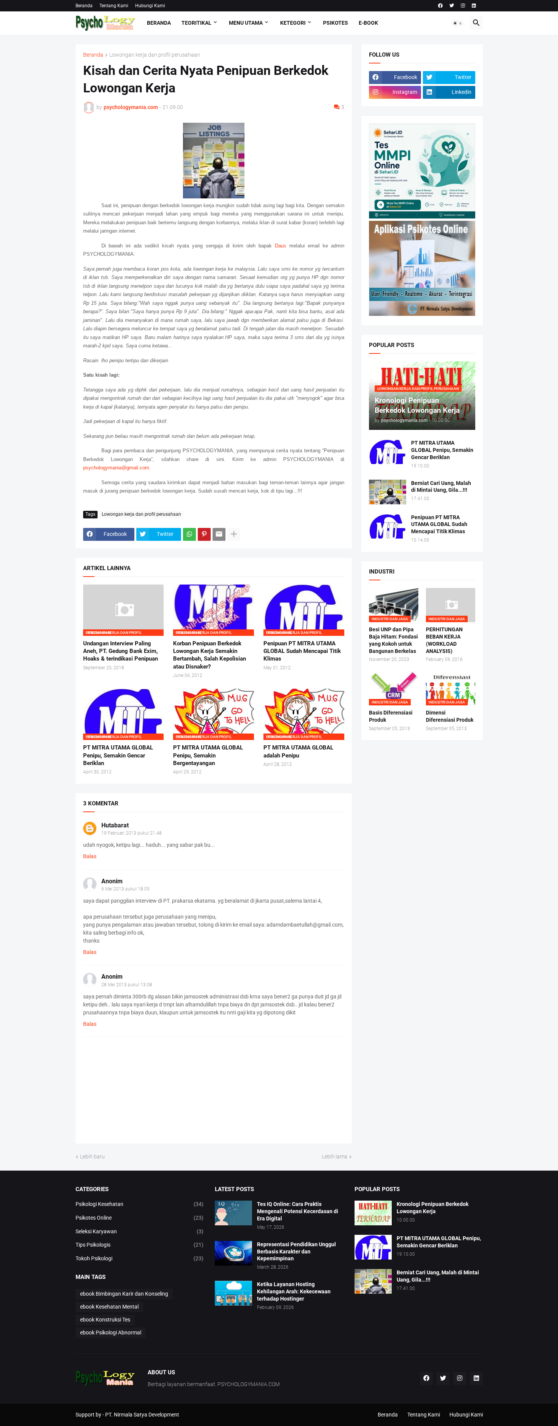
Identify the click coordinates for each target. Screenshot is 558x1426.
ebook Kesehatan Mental (109, 1307)
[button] (457, 23)
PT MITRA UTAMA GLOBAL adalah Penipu (298, 751)
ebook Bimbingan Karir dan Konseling (124, 1294)
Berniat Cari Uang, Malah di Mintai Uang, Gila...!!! (441, 486)
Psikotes (335, 23)
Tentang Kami (113, 5)
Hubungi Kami (150, 5)
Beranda (84, 5)
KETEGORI (293, 23)
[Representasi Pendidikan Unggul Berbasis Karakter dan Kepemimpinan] (233, 1253)
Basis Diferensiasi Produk (391, 716)
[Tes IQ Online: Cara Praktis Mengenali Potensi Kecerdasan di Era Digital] (233, 1213)
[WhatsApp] (189, 534)
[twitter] (451, 5)
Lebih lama (334, 1156)
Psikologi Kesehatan (140, 1204)
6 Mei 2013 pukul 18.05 (125, 889)
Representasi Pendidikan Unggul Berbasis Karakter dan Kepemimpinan (296, 1251)
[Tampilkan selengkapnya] (233, 534)
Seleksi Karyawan (140, 1231)
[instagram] (463, 5)
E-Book (368, 23)
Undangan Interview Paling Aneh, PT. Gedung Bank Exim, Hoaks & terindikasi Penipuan (120, 651)
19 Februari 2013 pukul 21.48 (131, 833)
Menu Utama (246, 23)
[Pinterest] (204, 534)
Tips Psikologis (140, 1245)
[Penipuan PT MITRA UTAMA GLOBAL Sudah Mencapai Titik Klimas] (387, 526)
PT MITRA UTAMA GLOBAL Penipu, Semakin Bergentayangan (208, 755)
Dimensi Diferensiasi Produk (449, 716)
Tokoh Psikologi (140, 1258)
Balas (89, 856)
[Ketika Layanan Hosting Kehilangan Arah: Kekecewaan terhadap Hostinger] (233, 1293)
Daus (280, 246)
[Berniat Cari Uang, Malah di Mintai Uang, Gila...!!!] (387, 492)
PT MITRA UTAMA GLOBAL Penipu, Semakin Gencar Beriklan (118, 755)
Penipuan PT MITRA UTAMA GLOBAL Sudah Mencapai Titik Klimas (302, 651)
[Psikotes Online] (422, 217)
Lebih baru (92, 1156)
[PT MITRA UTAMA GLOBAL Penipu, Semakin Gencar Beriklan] (387, 451)
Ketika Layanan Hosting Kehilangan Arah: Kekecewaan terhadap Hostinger (294, 1291)
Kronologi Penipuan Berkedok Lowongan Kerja (432, 1207)
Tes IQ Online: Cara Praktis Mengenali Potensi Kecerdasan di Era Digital (297, 1211)
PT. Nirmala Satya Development (142, 1415)
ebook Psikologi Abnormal (110, 1332)
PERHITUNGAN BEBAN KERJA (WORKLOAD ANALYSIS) (444, 640)
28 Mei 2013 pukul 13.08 (126, 984)
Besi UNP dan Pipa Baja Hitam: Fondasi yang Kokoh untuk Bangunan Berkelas (393, 640)
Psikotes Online (140, 1218)
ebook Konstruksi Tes (105, 1320)
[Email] (219, 534)
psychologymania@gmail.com (116, 468)
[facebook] (440, 5)
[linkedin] (474, 5)
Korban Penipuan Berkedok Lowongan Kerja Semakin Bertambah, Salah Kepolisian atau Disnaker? (209, 655)
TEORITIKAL (196, 23)
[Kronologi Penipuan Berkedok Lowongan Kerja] (373, 1213)
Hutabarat (115, 825)
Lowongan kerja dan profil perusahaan (154, 55)
